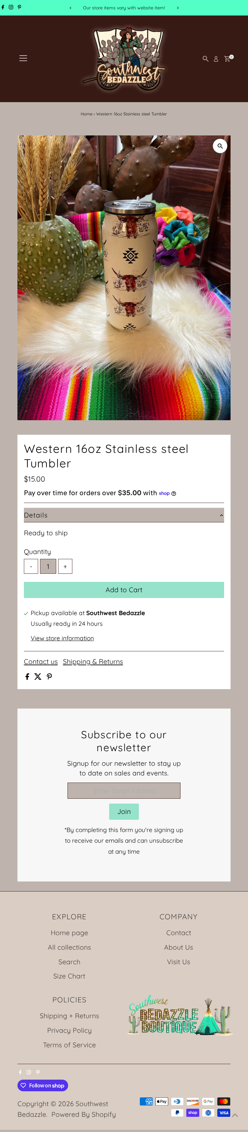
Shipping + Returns (69, 1015)
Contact (178, 932)
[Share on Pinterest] (49, 677)
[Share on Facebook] (28, 677)
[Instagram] (11, 8)
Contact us (41, 661)
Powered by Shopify (83, 1114)
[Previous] (70, 8)
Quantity (37, 551)
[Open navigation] (23, 59)
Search (69, 961)
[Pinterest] (19, 8)
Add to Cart (124, 589)
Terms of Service (69, 1045)
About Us (178, 947)
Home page (69, 932)
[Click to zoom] (220, 146)
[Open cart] (227, 59)
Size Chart (69, 976)
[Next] (177, 8)
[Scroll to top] (235, 1114)
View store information (62, 638)
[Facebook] (3, 8)
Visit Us (178, 961)
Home (86, 113)
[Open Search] (206, 59)
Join (124, 811)
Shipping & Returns (93, 661)
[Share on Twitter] (39, 677)
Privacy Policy (69, 1030)
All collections (69, 947)
